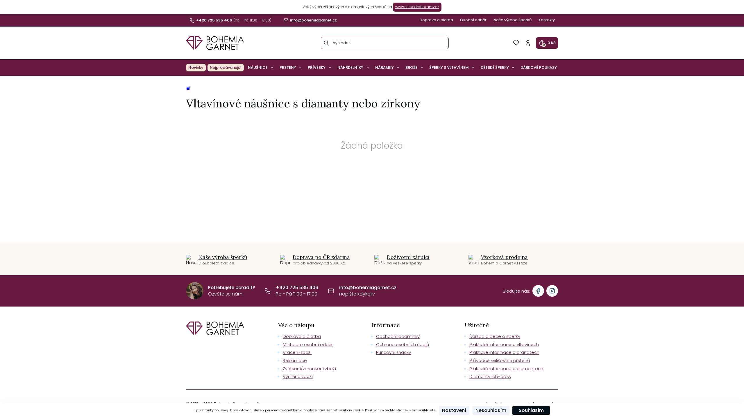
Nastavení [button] (454, 410)
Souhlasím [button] (531, 410)
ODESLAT (428, 251)
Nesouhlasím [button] (490, 410)
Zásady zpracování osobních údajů (427, 264)
